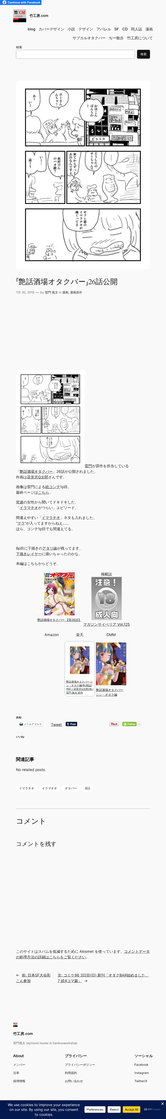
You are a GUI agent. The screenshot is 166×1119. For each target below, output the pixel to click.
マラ (21, 523)
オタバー (71, 788)
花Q (87, 788)
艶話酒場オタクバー (36, 471)
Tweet (56, 724)
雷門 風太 (51, 292)
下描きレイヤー (29, 554)
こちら (43, 492)
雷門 (88, 466)
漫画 (65, 292)
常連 (19, 502)
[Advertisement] (83, 336)
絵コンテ (52, 487)
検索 (19, 47)
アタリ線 (49, 548)
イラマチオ (29, 508)
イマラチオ (51, 518)
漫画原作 (76, 292)
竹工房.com (39, 15)
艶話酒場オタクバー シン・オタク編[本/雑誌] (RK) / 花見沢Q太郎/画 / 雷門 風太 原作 (79, 687)
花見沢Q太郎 (37, 477)
